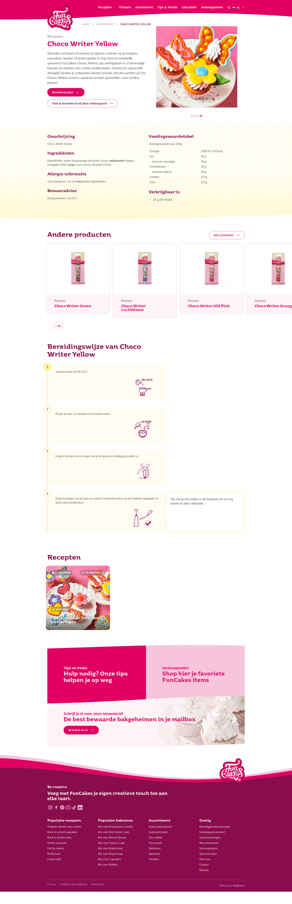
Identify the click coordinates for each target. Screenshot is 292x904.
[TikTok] (74, 807)
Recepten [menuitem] (105, 7)
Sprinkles (154, 853)
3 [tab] (198, 116)
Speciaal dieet (208, 853)
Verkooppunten (208, 848)
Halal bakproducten (160, 826)
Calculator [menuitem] (189, 7)
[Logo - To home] (232, 771)
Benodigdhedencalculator (214, 826)
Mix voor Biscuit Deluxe (112, 837)
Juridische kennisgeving (73, 884)
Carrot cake (54, 859)
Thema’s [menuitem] (125, 7)
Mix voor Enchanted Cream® (115, 826)
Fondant (154, 859)
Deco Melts (155, 837)
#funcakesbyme (208, 843)
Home (86, 24)
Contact (204, 864)
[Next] (58, 326)
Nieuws (204, 870)
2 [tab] (195, 116)
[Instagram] (50, 807)
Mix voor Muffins (107, 864)
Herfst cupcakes (57, 843)
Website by (232, 885)
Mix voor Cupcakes (109, 859)
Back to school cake (59, 837)
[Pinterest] (62, 807)
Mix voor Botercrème (110, 848)
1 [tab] (192, 116)
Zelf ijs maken (55, 848)
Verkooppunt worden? (212, 832)
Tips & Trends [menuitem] (167, 7)
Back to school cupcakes (62, 832)
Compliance (97, 884)
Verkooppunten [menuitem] (212, 7)
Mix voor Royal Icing (110, 853)
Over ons (204, 859)
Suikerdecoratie (158, 832)
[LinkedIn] (80, 807)
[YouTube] (68, 807)
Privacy (51, 884)
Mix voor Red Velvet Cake (113, 832)
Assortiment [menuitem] (144, 7)
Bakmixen (155, 848)
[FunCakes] (60, 18)
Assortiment (105, 24)
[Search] (229, 7)
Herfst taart (53, 853)
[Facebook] (56, 807)
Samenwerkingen (210, 837)
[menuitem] (238, 8)
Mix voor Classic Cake (111, 843)
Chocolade (155, 843)
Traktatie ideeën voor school (64, 826)
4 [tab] (201, 116)
